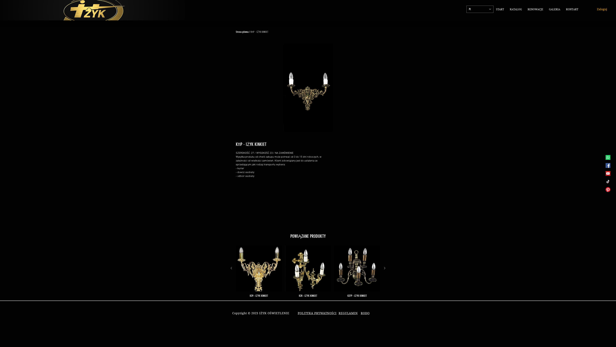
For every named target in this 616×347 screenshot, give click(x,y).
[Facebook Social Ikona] (608, 165)
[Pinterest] (608, 189)
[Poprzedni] (231, 268)
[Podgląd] (259, 268)
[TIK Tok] (608, 181)
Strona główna (242, 31)
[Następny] (385, 268)
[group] (308, 271)
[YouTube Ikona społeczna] (608, 173)
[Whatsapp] (608, 157)
